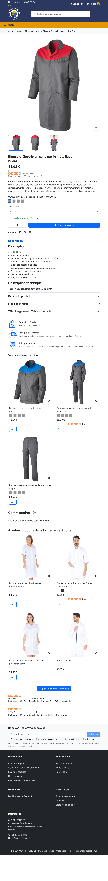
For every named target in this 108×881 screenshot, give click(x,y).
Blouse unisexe (64, 660)
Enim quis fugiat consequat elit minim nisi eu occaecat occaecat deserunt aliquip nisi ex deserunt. (53, 739)
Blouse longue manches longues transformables (25, 585)
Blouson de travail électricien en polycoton (25, 410)
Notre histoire (62, 767)
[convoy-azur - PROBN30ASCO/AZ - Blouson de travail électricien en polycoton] (19, 415)
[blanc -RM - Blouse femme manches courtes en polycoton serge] (10, 667)
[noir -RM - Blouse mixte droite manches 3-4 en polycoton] (62, 590)
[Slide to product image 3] (54, 143)
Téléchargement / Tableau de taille (29, 311)
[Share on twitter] (25, 232)
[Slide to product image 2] (35, 143)
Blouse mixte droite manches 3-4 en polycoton (74, 585)
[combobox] (60, 14)
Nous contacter (15, 776)
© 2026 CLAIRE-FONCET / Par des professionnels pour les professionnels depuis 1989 (54, 850)
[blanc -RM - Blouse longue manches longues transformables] (10, 590)
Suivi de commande (65, 796)
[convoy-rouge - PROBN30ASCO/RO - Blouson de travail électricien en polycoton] (10, 415)
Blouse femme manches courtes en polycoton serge (26, 662)
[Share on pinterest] (30, 232)
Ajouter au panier (64, 225)
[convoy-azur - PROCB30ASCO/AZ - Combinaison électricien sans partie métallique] (66, 415)
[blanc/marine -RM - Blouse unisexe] (58, 664)
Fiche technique (18, 303)
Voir (13, 429)
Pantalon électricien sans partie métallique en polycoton (30, 487)
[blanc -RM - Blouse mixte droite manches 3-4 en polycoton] (58, 590)
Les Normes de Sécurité (20, 796)
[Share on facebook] (20, 232)
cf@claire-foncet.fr (21, 838)
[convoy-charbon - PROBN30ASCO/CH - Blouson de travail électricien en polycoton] (23, 415)
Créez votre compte (65, 804)
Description (15, 240)
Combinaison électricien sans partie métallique (74, 410)
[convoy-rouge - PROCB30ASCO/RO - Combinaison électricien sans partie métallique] (58, 415)
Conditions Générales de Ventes (24, 767)
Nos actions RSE (64, 763)
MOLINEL (12, 160)
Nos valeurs (61, 772)
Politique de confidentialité (21, 780)
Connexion (61, 800)
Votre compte (62, 789)
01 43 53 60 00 (19, 835)
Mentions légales (16, 763)
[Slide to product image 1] (16, 143)
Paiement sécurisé (17, 772)
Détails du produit (19, 296)
